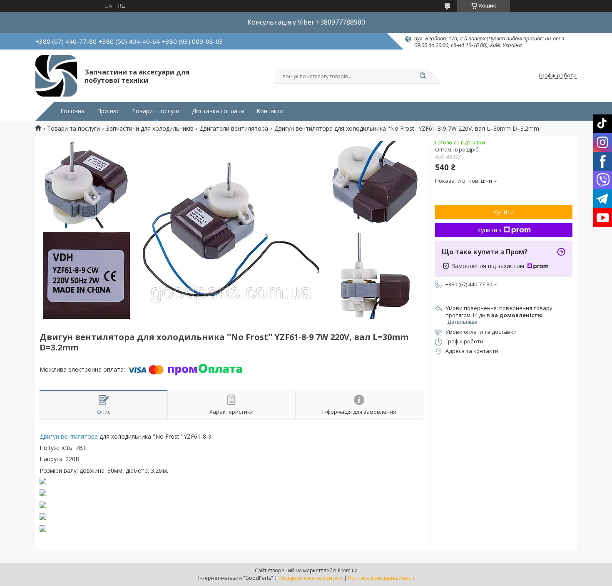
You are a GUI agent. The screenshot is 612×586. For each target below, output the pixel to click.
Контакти (270, 111)
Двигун (49, 436)
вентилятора (79, 436)
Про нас (108, 111)
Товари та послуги (73, 128)
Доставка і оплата (218, 111)
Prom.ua (348, 570)
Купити (504, 212)
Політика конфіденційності (381, 577)
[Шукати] (422, 76)
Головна (72, 111)
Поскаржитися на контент (311, 577)
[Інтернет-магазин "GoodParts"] (56, 76)
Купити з (489, 230)
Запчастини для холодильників (150, 128)
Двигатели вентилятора (233, 128)
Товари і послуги (155, 111)
